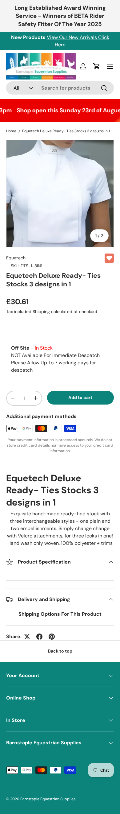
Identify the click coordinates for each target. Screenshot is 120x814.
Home (11, 131)
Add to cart (80, 397)
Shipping (41, 311)
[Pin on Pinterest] (52, 636)
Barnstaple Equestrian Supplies (47, 799)
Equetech (16, 258)
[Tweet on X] (27, 636)
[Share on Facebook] (39, 636)
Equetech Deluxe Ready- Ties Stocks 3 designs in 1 (66, 131)
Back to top (60, 651)
